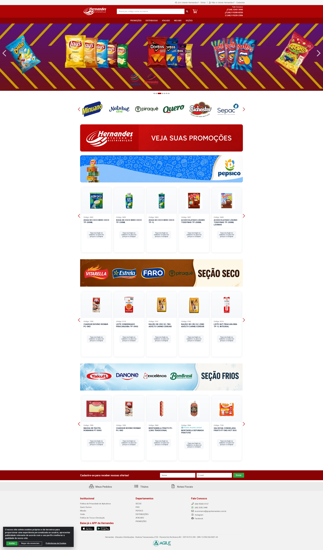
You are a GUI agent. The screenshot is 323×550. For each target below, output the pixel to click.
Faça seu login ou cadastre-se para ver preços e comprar (96, 235)
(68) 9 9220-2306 (235, 15)
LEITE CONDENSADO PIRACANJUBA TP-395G (127, 325)
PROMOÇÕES (141, 521)
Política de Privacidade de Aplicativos (95, 504)
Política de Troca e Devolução (92, 518)
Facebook (198, 518)
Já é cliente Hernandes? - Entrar (192, 3)
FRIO (138, 507)
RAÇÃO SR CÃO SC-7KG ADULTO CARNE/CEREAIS (160, 325)
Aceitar (12, 543)
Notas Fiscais (185, 486)
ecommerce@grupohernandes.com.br (210, 511)
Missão (83, 511)
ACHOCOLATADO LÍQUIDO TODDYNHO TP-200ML (193, 221)
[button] (154, 93)
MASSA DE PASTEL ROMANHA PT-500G (93, 429)
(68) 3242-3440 (200, 507)
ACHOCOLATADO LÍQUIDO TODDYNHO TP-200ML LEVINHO (225, 222)
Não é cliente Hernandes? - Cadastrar (228, 3)
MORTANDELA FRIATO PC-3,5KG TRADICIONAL (161, 429)
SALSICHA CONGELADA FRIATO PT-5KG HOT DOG (225, 429)
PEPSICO (139, 511)
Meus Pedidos (103, 486)
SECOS (138, 504)
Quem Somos (86, 507)
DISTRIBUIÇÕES (142, 514)
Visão (82, 514)
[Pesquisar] (187, 11)
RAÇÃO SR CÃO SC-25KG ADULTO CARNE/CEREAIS (192, 325)
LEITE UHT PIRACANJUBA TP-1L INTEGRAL (225, 325)
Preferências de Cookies (56, 543)
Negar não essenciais (30, 543)
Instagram (198, 515)
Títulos (144, 486)
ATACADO (140, 518)
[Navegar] (4, 53)
